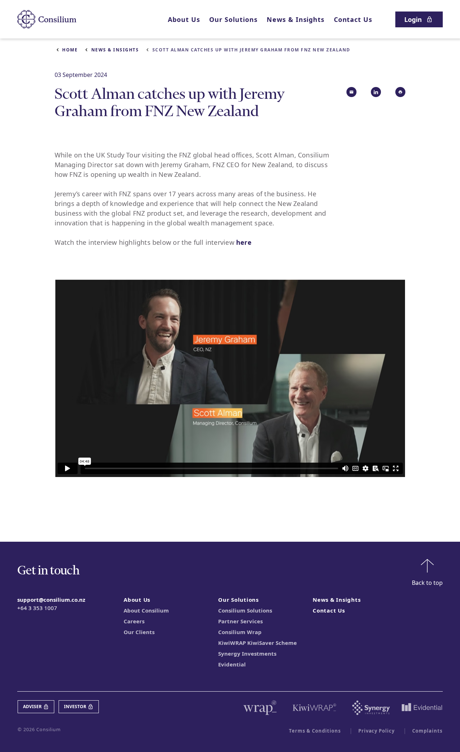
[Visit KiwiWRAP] (314, 707)
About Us (184, 19)
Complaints (427, 731)
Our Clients (139, 632)
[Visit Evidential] (421, 707)
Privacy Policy (376, 731)
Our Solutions (233, 19)
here (244, 242)
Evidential (232, 664)
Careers (134, 621)
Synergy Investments (247, 653)
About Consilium (146, 610)
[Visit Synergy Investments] (371, 707)
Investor (75, 706)
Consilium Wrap (240, 632)
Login (413, 19)
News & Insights (296, 19)
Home (70, 50)
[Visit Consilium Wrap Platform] (260, 707)
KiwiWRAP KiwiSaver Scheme (257, 642)
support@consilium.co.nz (51, 599)
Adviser (32, 706)
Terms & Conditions (315, 731)
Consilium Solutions (245, 610)
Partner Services (240, 621)
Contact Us (353, 19)
